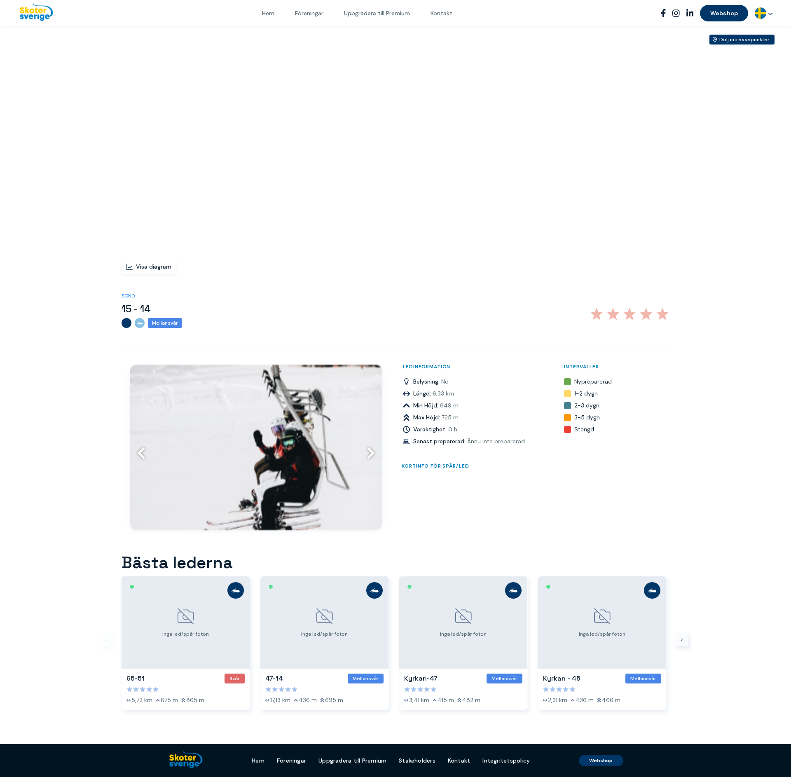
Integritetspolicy (506, 760)
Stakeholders (417, 760)
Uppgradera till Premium (377, 13)
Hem (268, 13)
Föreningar (309, 13)
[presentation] (143, 453)
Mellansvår (165, 323)
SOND (128, 296)
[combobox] (763, 13)
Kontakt (441, 13)
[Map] (395, 152)
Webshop (724, 13)
